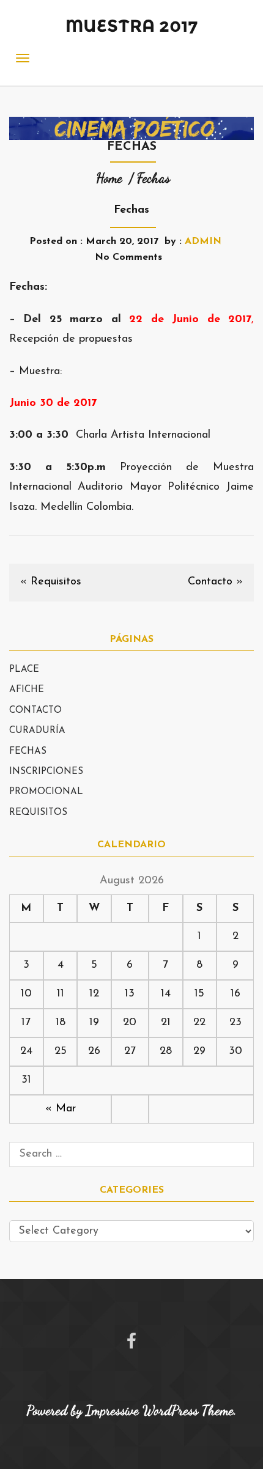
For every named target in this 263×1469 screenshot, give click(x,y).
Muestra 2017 (131, 25)
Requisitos (56, 581)
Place (24, 669)
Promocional (46, 792)
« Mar (60, 1108)
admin (203, 241)
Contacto (210, 581)
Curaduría (37, 730)
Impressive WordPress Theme (160, 1410)
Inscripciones (46, 771)
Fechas (27, 751)
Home (109, 178)
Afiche (26, 689)
